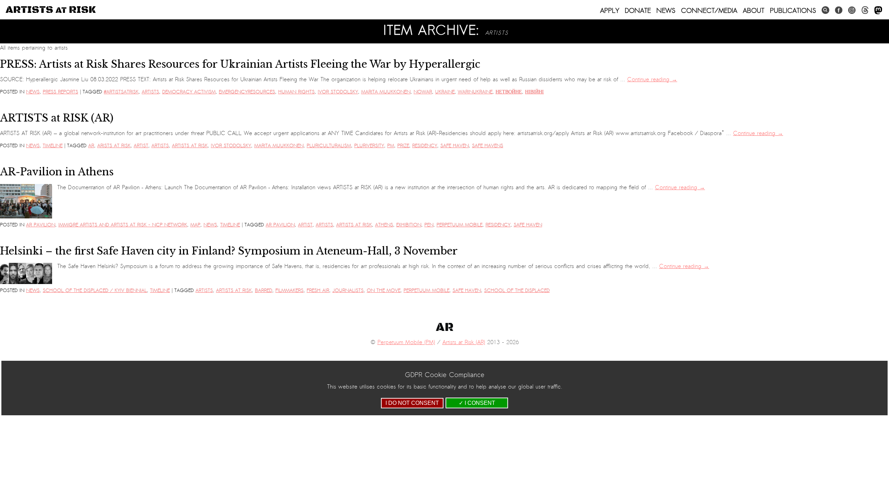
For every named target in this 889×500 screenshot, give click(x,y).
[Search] (825, 10)
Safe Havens (487, 145)
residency (424, 145)
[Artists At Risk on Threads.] (865, 10)
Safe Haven (454, 145)
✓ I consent (477, 403)
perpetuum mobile (459, 224)
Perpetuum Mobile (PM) (406, 342)
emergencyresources (247, 91)
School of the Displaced (517, 290)
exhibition (408, 224)
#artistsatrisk (121, 91)
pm (390, 145)
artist (141, 145)
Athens (384, 224)
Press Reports (60, 91)
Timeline (53, 145)
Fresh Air (318, 290)
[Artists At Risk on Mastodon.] (878, 10)
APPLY (609, 10)
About (753, 10)
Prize (403, 145)
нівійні (534, 91)
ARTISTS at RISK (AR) (57, 118)
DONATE (638, 10)
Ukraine (445, 91)
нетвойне (509, 91)
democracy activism (189, 91)
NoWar (423, 91)
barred (263, 290)
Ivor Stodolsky (338, 91)
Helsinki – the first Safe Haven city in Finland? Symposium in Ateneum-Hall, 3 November (229, 251)
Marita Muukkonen (385, 91)
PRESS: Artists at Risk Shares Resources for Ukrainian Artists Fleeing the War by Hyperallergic (240, 64)
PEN (428, 224)
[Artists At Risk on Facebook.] (838, 10)
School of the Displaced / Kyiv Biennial (95, 290)
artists (150, 91)
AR (91, 145)
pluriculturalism (329, 145)
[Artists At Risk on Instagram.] (852, 10)
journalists (348, 290)
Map (195, 224)
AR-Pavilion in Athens (57, 172)
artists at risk (190, 145)
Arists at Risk (114, 145)
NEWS (665, 10)
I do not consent (412, 403)
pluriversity (369, 145)
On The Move (383, 290)
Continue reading (652, 79)
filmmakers (289, 290)
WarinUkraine (475, 91)
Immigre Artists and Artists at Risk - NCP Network (122, 224)
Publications (793, 10)
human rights (296, 91)
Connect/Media (709, 10)
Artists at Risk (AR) (463, 342)
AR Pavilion (40, 224)
